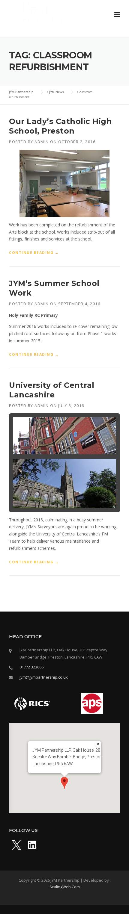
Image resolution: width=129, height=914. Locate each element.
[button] (64, 783)
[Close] (98, 744)
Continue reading (34, 253)
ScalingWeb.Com (65, 886)
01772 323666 (32, 667)
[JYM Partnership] (39, 12)
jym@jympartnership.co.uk (44, 677)
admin (41, 141)
